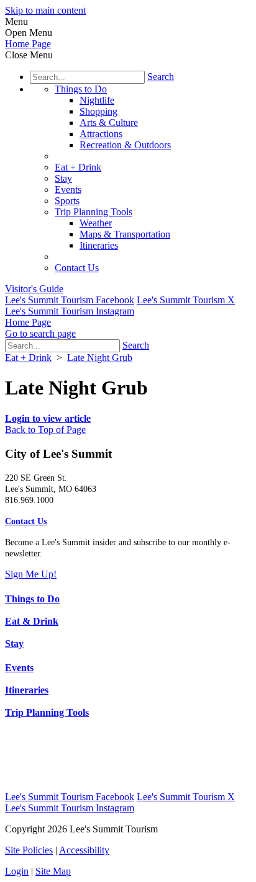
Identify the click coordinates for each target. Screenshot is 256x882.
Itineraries (99, 245)
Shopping (98, 111)
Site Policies (29, 850)
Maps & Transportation (125, 234)
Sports (67, 200)
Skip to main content (45, 10)
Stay (63, 178)
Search (160, 76)
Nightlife (97, 100)
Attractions (101, 133)
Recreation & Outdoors (125, 145)
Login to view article (48, 418)
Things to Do (81, 89)
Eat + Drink (78, 167)
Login (17, 871)
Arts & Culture (109, 122)
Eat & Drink (31, 621)
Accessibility (84, 850)
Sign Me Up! (31, 574)
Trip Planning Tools (93, 212)
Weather (96, 223)
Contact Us (77, 267)
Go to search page (40, 333)
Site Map (53, 871)
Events (68, 189)
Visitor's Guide (34, 288)
